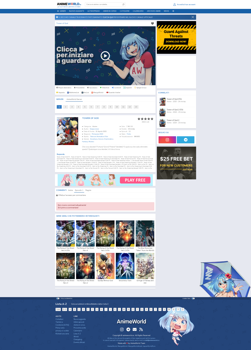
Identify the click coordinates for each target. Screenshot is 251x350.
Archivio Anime (154, 11)
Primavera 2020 (97, 134)
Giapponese (94, 129)
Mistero (91, 142)
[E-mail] (134, 329)
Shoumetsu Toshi (125, 281)
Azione (100, 139)
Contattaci (59, 319)
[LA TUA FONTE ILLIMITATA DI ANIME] (69, 4)
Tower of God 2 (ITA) (175, 110)
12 (130, 107)
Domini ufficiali (79, 342)
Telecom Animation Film (99, 136)
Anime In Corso (109, 11)
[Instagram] (167, 139)
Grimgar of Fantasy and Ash (145, 282)
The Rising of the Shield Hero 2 (85, 282)
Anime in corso (79, 325)
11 (123, 107)
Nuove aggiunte (76, 11)
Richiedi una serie (62, 334)
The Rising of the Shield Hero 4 (85, 249)
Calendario (138, 11)
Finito (129, 134)
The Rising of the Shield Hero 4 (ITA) (65, 249)
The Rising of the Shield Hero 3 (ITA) (105, 249)
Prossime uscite (80, 328)
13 (136, 107)
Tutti (58, 309)
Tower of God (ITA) (174, 99)
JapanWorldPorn (149, 346)
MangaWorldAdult (135, 346)
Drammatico (108, 139)
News (166, 11)
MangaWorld (122, 346)
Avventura (94, 139)
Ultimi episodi (93, 11)
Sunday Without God (105, 281)
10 (117, 107)
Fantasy (85, 142)
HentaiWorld (112, 346)
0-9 (64, 309)
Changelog (78, 339)
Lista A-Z (77, 334)
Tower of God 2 (173, 120)
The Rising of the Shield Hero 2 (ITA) (125, 249)
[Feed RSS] (141, 329)
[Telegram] (185, 139)
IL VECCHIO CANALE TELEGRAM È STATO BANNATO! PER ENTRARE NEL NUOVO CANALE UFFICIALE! (105, 17)
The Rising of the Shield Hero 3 (65, 282)
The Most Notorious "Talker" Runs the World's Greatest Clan (145, 249)
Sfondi (76, 336)
